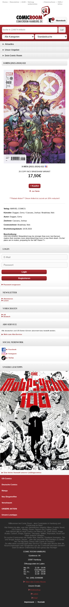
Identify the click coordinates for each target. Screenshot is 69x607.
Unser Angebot (12, 50)
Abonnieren (8, 299)
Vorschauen (7, 503)
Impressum (29, 602)
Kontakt (41, 602)
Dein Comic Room (13, 55)
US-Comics (7, 479)
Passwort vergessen (12, 285)
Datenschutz (49, 2)
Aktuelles (9, 44)
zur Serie (35, 191)
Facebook (12, 349)
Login (24, 272)
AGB (23, 2)
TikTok (11, 358)
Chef (35, 598)
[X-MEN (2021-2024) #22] (34, 116)
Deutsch (7, 316)
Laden (35, 594)
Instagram (12, 354)
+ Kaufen (34, 186)
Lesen (6, 300)
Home (5, 2)
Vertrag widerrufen (32, 3)
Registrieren (24, 278)
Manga (5, 491)
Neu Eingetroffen (9, 497)
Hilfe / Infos (60, 3)
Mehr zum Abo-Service (12, 334)
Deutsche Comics (9, 485)
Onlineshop (35, 590)
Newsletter (14, 2)
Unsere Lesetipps (9, 515)
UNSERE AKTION (9, 509)
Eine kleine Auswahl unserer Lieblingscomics (22, 472)
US (5, 315)
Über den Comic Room (35, 582)
